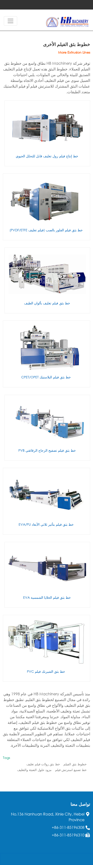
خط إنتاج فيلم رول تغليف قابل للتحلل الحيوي (47, 156)
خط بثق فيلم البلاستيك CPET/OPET (46, 377)
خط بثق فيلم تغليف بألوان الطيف (47, 303)
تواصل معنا (80, 804)
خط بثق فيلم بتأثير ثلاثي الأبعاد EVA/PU (46, 524)
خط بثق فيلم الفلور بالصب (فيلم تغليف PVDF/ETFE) (46, 230)
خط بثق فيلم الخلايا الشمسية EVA (47, 597)
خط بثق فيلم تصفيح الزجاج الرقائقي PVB (47, 450)
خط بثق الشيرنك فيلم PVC (46, 671)
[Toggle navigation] (10, 21)
